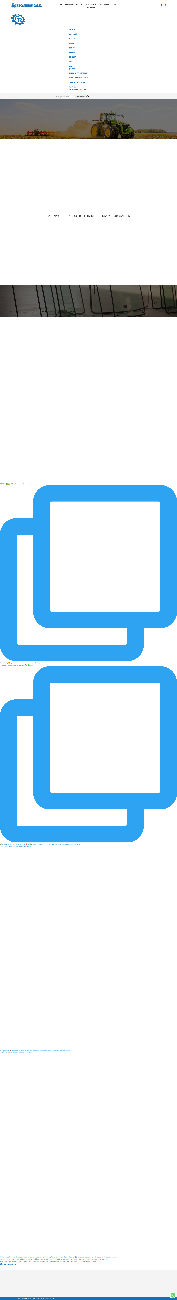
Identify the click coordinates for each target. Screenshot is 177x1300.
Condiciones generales (64, 1286)
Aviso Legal (60, 1281)
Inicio (59, 5)
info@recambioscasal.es (137, 1288)
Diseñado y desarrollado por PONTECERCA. (44, 1298)
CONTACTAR (110, 295)
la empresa (69, 5)
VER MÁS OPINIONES (26, 472)
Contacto (116, 5)
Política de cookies (62, 1288)
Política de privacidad (63, 1283)
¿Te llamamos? (88, 7)
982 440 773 (142, 1286)
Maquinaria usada (100, 5)
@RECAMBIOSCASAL (9, 1264)
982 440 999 (133, 1286)
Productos (81, 5)
